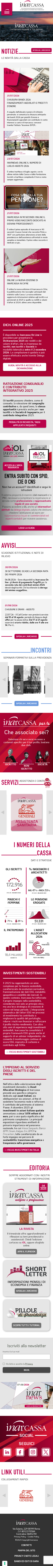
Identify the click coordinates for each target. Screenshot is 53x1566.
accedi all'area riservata (13, 466)
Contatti (26, 1545)
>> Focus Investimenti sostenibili (26, 1051)
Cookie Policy (33, 1536)
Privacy (29, 1363)
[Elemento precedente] (4, 1496)
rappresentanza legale (16, 515)
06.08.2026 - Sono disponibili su (20, 579)
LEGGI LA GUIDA (26, 527)
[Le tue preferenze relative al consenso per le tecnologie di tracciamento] (4, 1563)
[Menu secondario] (6, 9)
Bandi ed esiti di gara (26, 1561)
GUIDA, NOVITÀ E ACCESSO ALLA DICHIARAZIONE (24, 367)
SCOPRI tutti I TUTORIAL (26, 1325)
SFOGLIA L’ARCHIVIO (26, 1290)
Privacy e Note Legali (26, 1555)
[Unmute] (26, 26)
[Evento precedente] (4, 679)
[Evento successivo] (49, 679)
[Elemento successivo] (49, 1496)
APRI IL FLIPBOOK (26, 1251)
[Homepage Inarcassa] (32, 5)
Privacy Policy (20, 1536)
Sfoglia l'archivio (41, 50)
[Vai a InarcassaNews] (26, 1395)
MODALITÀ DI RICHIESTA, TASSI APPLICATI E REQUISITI (24, 424)
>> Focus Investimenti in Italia (22, 1149)
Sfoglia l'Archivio (26, 636)
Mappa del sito (26, 1550)
